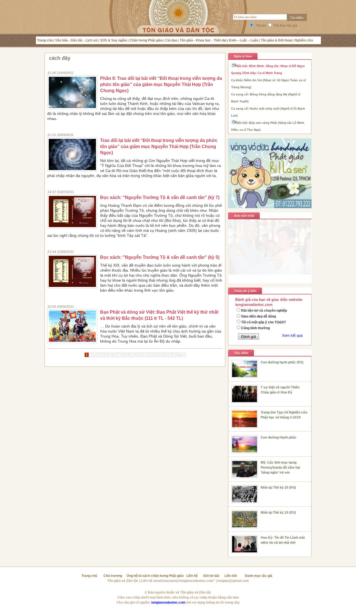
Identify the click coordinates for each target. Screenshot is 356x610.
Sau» (180, 355)
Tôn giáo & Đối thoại (276, 40)
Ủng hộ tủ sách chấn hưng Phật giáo (155, 576)
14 (164, 355)
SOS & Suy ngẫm (113, 40)
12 (149, 355)
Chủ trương (112, 576)
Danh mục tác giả (258, 576)
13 (157, 355)
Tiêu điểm (241, 353)
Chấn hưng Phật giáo (146, 40)
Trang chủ (45, 40)
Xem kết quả (292, 335)
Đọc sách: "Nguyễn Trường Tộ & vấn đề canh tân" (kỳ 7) (159, 197)
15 (171, 355)
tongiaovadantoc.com (168, 602)
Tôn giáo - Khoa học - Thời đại (203, 40)
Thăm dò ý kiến (245, 290)
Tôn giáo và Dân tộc (123, 581)
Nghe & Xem (243, 56)
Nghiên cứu (304, 40)
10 (135, 355)
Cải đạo (171, 40)
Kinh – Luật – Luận (243, 40)
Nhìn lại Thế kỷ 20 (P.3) (278, 513)
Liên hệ (192, 576)
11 (142, 355)
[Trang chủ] (178, 23)
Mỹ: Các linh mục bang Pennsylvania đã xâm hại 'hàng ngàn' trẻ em (280, 467)
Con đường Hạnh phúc (278, 437)
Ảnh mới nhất (244, 215)
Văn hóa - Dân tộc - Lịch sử (76, 40)
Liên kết (230, 576)
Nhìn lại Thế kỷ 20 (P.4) (278, 488)
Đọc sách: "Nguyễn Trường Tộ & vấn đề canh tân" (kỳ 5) (159, 257)
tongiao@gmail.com (233, 581)
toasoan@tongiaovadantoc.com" (189, 581)
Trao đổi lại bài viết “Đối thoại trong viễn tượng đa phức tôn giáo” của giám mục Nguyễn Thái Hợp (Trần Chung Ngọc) (158, 146)
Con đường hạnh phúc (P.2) (282, 362)
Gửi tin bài (211, 576)
